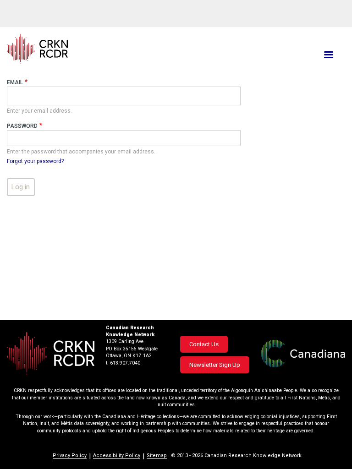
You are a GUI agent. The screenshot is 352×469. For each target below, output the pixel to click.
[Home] (119, 49)
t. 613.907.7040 (123, 363)
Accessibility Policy (116, 455)
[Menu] (328, 56)
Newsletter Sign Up (214, 364)
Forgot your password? (35, 161)
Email (15, 82)
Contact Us (204, 344)
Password (22, 126)
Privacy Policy (70, 455)
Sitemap (157, 455)
